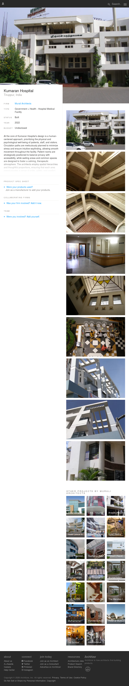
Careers (7, 666)
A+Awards (8, 663)
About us (8, 660)
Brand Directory (75, 666)
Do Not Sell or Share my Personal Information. (25, 680)
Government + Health (25, 108)
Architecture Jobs (76, 660)
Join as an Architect (49, 660)
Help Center (9, 669)
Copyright (51, 680)
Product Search (75, 663)
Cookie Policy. (80, 677)
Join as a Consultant (49, 663)
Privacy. (55, 677)
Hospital (42, 108)
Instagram (28, 669)
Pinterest (27, 666)
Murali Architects (23, 103)
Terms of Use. (66, 677)
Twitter (26, 663)
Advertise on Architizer (50, 666)
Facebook (28, 660)
